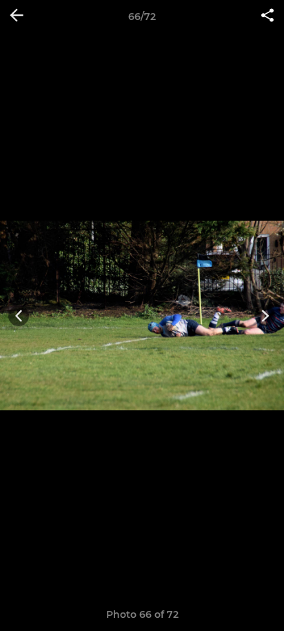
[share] (267, 16)
